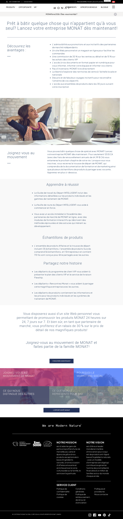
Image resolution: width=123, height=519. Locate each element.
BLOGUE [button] (104, 7)
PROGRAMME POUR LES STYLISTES (90, 2)
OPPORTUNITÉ (25, 7)
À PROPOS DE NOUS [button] (88, 7)
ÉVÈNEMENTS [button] (71, 7)
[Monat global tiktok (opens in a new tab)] (108, 514)
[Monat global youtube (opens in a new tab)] (98, 515)
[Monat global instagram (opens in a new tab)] (88, 514)
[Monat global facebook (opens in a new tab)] (93, 514)
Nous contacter (101, 494)
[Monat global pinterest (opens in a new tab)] (103, 514)
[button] (113, 2)
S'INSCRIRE (28, 2)
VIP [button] (35, 7)
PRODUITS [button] (10, 7)
